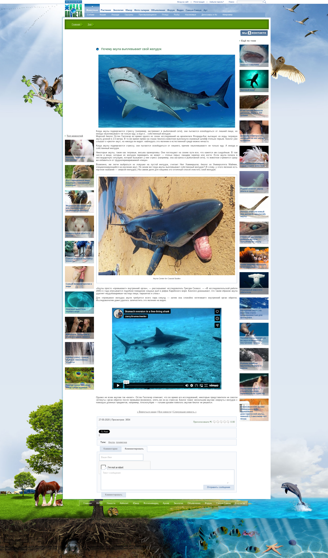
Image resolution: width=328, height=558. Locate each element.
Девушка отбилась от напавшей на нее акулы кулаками (252, 138)
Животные (92, 10)
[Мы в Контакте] (254, 35)
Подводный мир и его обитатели (251, 291)
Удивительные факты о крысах (78, 234)
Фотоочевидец (151, 503)
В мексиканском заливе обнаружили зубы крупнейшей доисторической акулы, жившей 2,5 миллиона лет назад (253, 413)
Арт (205, 10)
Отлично (228, 422)
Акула (111, 442)
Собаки (90, 14)
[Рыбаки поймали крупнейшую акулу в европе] (254, 361)
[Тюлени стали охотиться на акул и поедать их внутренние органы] (254, 336)
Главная (76, 24)
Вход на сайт (183, 2)
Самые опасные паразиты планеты (79, 259)
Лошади (115, 14)
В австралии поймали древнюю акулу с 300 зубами (251, 113)
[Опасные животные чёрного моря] (79, 304)
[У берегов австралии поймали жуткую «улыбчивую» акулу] (254, 235)
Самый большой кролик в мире (79, 285)
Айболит (124, 503)
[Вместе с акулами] (254, 58)
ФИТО (99, 503)
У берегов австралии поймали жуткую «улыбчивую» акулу (250, 239)
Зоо (89, 24)
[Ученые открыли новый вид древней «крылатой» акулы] (254, 209)
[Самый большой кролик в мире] (79, 279)
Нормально (221, 422)
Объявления (158, 10)
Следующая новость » (184, 412)
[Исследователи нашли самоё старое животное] (254, 159)
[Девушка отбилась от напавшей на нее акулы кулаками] (254, 133)
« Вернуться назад (146, 412)
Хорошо (224, 422)
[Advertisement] (77, 81)
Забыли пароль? (216, 2)
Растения (106, 10)
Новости (111, 503)
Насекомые (190, 14)
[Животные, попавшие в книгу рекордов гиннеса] (79, 330)
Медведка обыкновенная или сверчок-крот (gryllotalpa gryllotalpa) (78, 208)
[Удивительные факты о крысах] (79, 229)
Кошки (103, 14)
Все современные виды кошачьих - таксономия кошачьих (78, 182)
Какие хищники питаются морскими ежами (253, 265)
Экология (118, 10)
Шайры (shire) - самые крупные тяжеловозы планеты (77, 359)
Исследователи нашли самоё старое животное (252, 164)
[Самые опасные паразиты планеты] (79, 254)
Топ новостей (75, 135)
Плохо (217, 422)
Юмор (129, 10)
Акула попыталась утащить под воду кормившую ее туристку (252, 391)
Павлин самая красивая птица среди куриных (78, 386)
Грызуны (129, 14)
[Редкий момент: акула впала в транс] (254, 184)
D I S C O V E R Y (73, 2)
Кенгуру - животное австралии (75, 158)
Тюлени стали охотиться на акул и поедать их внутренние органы (253, 340)
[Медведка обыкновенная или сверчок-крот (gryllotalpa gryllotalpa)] (79, 203)
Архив (166, 503)
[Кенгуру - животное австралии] (79, 153)
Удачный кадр (247, 90)
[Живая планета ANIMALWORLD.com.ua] (72, 11)
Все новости (164, 412)
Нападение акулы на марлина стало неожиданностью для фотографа (251, 314)
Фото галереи (141, 10)
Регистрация (199, 2)
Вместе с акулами (249, 65)
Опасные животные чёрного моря (76, 310)
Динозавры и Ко (209, 14)
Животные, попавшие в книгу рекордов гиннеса (78, 335)
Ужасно (214, 422)
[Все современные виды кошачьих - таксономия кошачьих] (79, 178)
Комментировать (134, 448)
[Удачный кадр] (254, 83)
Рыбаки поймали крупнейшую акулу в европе (250, 365)
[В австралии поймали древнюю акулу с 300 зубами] (254, 108)
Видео (180, 10)
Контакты (240, 503)
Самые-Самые (193, 10)
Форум (171, 10)
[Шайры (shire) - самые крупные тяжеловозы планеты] (79, 355)
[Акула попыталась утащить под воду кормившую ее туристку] (254, 386)
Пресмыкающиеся (147, 14)
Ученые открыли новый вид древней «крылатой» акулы (253, 214)
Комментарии (110, 448)
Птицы (165, 14)
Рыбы (177, 14)
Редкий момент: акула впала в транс (251, 190)
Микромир (228, 14)
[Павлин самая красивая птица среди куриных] (79, 380)
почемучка (121, 442)
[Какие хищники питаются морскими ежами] (254, 260)
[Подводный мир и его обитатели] (254, 285)
